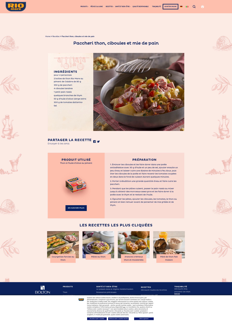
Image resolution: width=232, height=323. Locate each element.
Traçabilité (180, 287)
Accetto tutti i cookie (97, 318)
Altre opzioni (144, 318)
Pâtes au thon (98, 257)
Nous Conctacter (180, 295)
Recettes (56, 36)
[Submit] (224, 15)
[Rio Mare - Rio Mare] (16, 6)
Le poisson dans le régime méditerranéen (114, 289)
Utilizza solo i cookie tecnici (118, 318)
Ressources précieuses (106, 292)
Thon (65, 292)
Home (47, 36)
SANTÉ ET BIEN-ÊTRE (106, 287)
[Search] (194, 7)
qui (124, 307)
